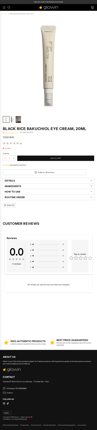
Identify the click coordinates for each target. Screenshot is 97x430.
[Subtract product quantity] (5, 158)
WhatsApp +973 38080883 (17, 388)
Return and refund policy (10, 425)
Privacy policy (24, 425)
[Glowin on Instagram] (4, 403)
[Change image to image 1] (6, 119)
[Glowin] (48, 7)
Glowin (17, 417)
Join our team (81, 425)
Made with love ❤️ (26, 417)
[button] (47, 244)
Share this (10, 205)
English (6, 413)
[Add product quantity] (13, 158)
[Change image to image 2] (12, 119)
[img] (11, 143)
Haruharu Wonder (11, 132)
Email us (10, 393)
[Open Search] (8, 7)
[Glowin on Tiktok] (7, 403)
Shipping (6, 165)
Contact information (49, 425)
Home (5, 14)
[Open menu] (4, 7)
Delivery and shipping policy (67, 425)
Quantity (6, 153)
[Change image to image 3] (18, 119)
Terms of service (36, 425)
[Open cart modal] (92, 7)
